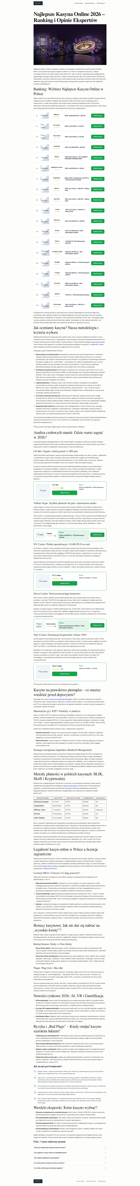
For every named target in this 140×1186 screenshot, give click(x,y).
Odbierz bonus (97, 115)
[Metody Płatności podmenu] (95, 3)
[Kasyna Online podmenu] (83, 3)
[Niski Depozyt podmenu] (105, 3)
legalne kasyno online (49, 866)
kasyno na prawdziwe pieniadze (61, 699)
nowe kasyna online (98, 342)
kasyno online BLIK (70, 786)
